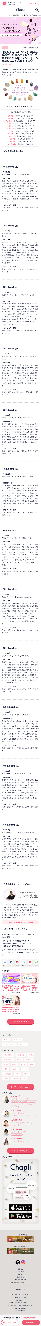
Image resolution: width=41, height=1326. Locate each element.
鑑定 (7, 1039)
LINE (25, 1069)
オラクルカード (30, 1104)
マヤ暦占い (23, 1101)
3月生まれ (10, 121)
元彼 (6, 1069)
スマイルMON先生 (17, 1129)
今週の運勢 (8, 65)
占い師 (18, 1039)
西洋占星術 (15, 1122)
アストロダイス (16, 1134)
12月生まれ (12, 144)
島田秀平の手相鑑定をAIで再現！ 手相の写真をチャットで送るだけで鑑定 (10, 1009)
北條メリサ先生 (16, 1110)
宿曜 (13, 1099)
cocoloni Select (20, 1311)
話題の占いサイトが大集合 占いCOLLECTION (20, 1305)
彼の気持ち (8, 1055)
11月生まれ (12, 141)
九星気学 (28, 1099)
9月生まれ (11, 136)
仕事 (26, 1074)
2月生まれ (10, 118)
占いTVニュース (20, 1300)
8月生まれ (10, 134)
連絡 (32, 1064)
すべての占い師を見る (20, 1151)
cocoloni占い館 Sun (20, 1308)
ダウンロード (34, 3)
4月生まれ (11, 123)
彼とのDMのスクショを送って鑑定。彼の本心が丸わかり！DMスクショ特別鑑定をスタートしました (10, 988)
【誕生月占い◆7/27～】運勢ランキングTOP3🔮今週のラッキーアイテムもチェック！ (29, 988)
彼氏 (19, 1059)
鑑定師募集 (20, 1277)
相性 (14, 1064)
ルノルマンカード (17, 1104)
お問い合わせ (20, 1271)
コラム (5, 47)
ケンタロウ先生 (16, 1138)
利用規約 (20, 1274)
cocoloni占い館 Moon (20, 1297)
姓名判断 (14, 1106)
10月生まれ (12, 139)
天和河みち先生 (16, 1120)
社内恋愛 (8, 1074)
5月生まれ (11, 126)
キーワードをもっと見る (20, 1087)
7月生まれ (10, 131)
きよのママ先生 (16, 1096)
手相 (28, 1113)
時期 (31, 1055)
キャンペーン (10, 1044)
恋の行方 (21, 1055)
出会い (15, 1069)
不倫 (6, 1078)
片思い (29, 1059)
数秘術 (22, 1113)
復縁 (23, 1064)
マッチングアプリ (19, 1078)
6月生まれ (11, 128)
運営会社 (20, 1269)
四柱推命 (20, 1099)
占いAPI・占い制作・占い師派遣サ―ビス (20, 1303)
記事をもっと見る (21, 1022)
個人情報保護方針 (20, 1279)
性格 (17, 1074)
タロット (32, 1101)
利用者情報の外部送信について (20, 1282)
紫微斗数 (14, 1101)
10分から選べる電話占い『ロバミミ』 (20, 1294)
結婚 (6, 1064)
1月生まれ (10, 116)
